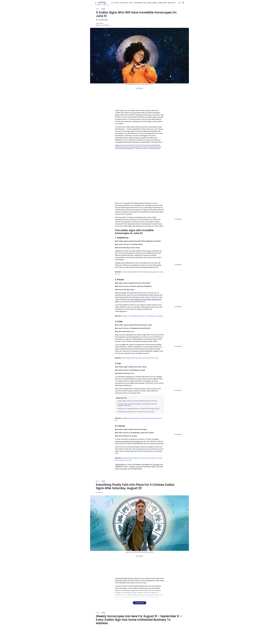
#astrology (147, 145)
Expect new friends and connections (128, 441)
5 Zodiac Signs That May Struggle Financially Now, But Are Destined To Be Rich (137, 404)
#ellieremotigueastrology (122, 147)
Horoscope (122, 2)
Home (97, 9)
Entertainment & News (140, 2)
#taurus (150, 147)
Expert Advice (171, 2)
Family (131, 2)
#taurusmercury (129, 148)
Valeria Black (99, 23)
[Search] (179, 2)
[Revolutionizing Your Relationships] (102, 2)
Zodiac (117, 2)
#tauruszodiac (157, 147)
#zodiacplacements (134, 147)
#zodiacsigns (144, 147)
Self (128, 2)
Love (112, 2)
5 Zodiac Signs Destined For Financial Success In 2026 (136, 412)
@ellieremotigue (119, 145)
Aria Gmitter (99, 492)
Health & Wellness (152, 2)
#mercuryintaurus (120, 148)
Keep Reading (139, 603)
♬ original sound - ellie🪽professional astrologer (147, 148)
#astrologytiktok (155, 145)
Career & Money (162, 2)
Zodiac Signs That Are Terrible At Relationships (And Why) (137, 401)
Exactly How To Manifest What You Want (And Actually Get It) (138, 408)
